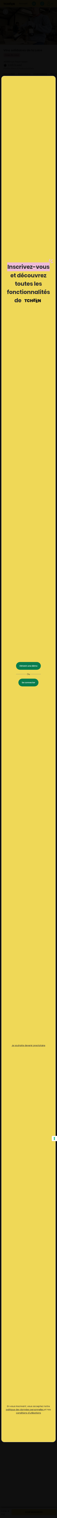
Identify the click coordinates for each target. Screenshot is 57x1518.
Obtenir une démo (28, 666)
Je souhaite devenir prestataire (28, 1045)
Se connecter (28, 682)
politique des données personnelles (25, 1409)
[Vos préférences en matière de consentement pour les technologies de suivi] (54, 1138)
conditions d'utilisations (28, 1412)
